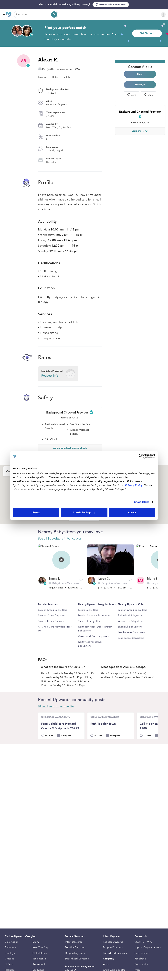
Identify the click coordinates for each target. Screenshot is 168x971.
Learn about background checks (70, 448)
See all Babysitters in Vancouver (59, 539)
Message (140, 84)
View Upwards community (56, 706)
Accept (132, 512)
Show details (141, 501)
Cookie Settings (82, 512)
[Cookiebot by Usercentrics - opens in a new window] (141, 456)
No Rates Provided (52, 373)
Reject (36, 512)
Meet (140, 74)
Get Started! (147, 33)
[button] (81, 580)
